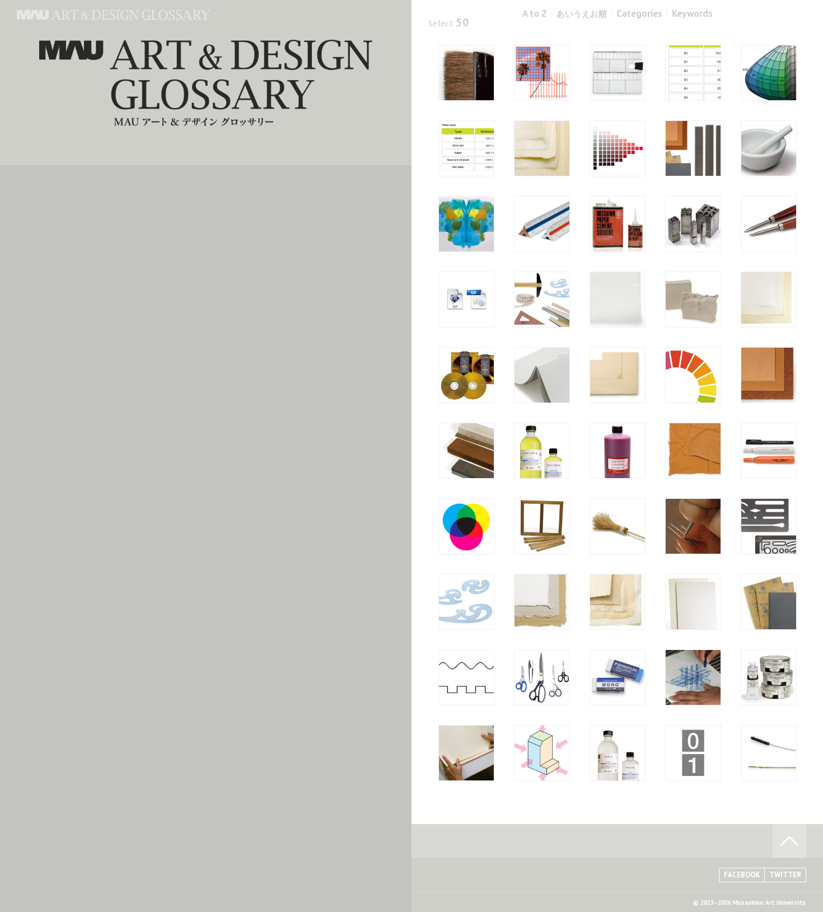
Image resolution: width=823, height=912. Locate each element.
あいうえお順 (582, 14)
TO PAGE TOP (789, 841)
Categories (639, 13)
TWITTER (785, 875)
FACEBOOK (742, 875)
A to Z (534, 13)
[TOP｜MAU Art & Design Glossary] (113, 16)
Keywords (692, 13)
